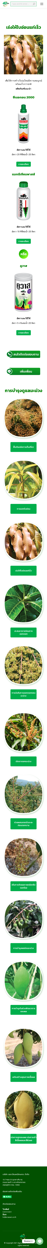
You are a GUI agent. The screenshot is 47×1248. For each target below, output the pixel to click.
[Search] (34, 4)
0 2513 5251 (7, 1212)
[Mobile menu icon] (41, 4)
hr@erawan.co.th (9, 1217)
